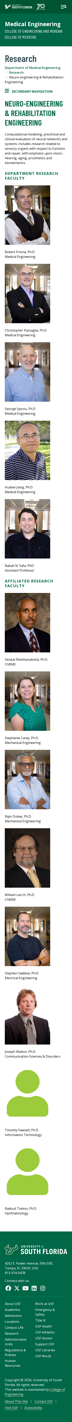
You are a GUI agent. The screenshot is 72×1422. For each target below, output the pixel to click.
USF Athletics (45, 1332)
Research (16, 72)
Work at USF (44, 1304)
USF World (43, 1356)
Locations (12, 1321)
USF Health (43, 1326)
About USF (13, 1304)
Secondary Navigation (29, 91)
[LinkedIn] (34, 1288)
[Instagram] (42, 1288)
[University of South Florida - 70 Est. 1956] (25, 6)
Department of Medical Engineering (32, 68)
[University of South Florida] (36, 1249)
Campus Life (14, 1327)
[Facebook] (8, 1288)
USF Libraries (45, 1350)
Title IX (40, 1320)
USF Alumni (43, 1338)
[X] (16, 1288)
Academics (12, 1310)
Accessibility (33, 1408)
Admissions (13, 1315)
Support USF (44, 1344)
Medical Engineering (33, 24)
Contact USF (43, 1401)
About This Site (16, 1401)
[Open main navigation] (63, 6)
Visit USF (11, 1408)
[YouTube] (25, 1288)
